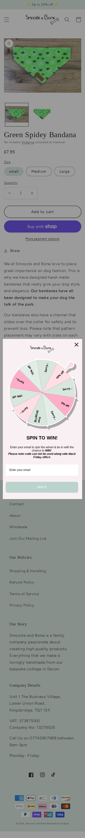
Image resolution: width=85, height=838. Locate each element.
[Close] (76, 344)
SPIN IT (42, 487)
